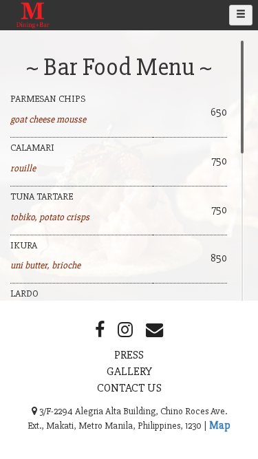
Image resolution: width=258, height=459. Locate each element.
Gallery (129, 371)
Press (129, 355)
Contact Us (129, 388)
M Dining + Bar (34, 30)
